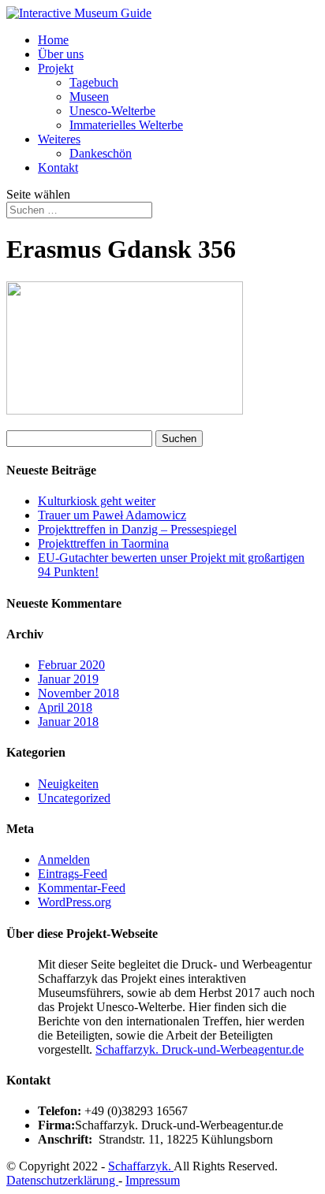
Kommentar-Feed (81, 888)
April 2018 (65, 707)
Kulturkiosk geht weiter (96, 501)
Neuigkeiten (68, 783)
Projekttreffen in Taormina (103, 543)
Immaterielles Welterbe (126, 125)
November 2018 (78, 693)
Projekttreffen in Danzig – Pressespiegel (137, 529)
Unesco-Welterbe (112, 110)
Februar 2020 (71, 664)
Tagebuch (93, 82)
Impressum (152, 1180)
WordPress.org (74, 902)
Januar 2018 (68, 721)
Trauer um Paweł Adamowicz (112, 515)
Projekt (55, 68)
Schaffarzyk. (141, 1166)
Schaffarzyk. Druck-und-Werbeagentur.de (199, 1049)
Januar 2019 (68, 679)
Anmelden (64, 859)
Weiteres (59, 139)
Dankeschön (100, 153)
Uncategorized (74, 798)
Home (53, 39)
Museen (89, 96)
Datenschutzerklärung (62, 1180)
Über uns (61, 54)
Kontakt (58, 167)
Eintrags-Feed (72, 873)
